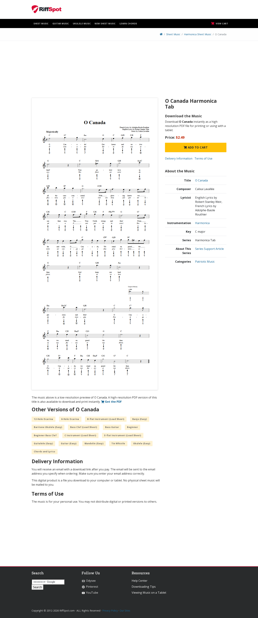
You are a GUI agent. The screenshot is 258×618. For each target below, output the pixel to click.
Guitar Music (60, 23)
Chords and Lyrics (44, 451)
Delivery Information (178, 158)
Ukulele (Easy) (141, 443)
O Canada (201, 180)
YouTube (91, 593)
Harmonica (202, 223)
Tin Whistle (118, 443)
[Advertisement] (129, 70)
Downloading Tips (144, 587)
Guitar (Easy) (69, 443)
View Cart (221, 23)
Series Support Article (209, 249)
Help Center (139, 581)
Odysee (90, 581)
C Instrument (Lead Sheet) (80, 435)
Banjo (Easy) (139, 419)
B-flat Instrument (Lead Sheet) (105, 419)
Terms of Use (203, 158)
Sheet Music (41, 23)
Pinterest (91, 587)
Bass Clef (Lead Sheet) (83, 427)
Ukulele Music (82, 23)
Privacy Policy (110, 610)
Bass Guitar (112, 427)
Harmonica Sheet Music (197, 34)
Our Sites (125, 610)
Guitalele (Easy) (43, 443)
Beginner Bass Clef (45, 435)
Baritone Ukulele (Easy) (48, 427)
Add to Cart (197, 147)
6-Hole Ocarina (70, 419)
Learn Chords (128, 23)
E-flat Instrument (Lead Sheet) (122, 435)
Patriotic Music (205, 262)
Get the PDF (113, 402)
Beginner (132, 427)
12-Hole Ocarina (43, 419)
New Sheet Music (105, 23)
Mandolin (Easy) (94, 443)
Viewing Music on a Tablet (149, 593)
